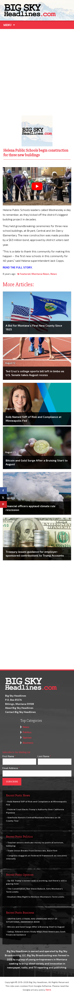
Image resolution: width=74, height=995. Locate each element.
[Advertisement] (37, 71)
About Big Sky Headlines (19, 707)
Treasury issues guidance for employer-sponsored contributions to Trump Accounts (35, 553)
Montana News (40, 273)
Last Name (44, 756)
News (53, 273)
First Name (9, 756)
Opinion (27, 737)
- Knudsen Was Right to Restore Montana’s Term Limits (35, 896)
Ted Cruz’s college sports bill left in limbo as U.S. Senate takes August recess (35, 373)
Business (28, 742)
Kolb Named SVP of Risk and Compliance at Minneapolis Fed (33, 418)
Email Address (11, 768)
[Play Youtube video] (37, 186)
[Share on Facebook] (3, 490)
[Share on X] (3, 497)
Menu (7, 25)
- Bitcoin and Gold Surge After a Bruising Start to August (35, 926)
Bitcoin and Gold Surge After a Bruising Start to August (37, 462)
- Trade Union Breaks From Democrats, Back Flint (31, 850)
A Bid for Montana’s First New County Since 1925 (34, 327)
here (48, 989)
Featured (25, 273)
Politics (27, 732)
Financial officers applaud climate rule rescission (30, 507)
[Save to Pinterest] (3, 504)
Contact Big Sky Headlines (20, 711)
